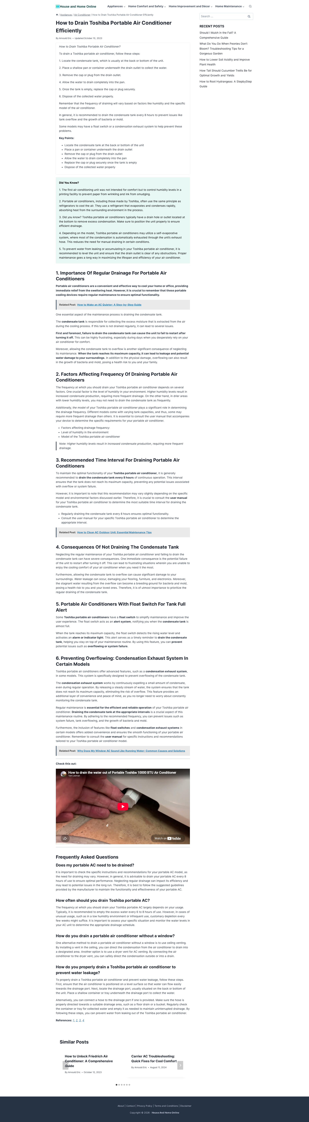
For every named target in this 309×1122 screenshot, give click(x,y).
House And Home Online (165, 1112)
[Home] (57, 14)
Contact (130, 1105)
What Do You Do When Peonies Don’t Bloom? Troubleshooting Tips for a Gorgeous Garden (223, 48)
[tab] (116, 1085)
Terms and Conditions (166, 1105)
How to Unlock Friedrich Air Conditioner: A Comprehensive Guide (89, 1061)
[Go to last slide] (65, 1065)
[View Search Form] (250, 6)
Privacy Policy (144, 1105)
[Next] (180, 1065)
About (121, 1105)
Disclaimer (185, 1105)
